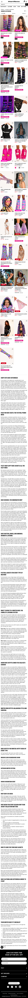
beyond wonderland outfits (13, 593)
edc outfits (3, 762)
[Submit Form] (26, 959)
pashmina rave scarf (5, 701)
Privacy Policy (5, 993)
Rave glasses (7, 786)
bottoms (23, 6)
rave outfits (6, 744)
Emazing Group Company (16, 996)
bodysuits (3, 6)
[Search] (26, 4)
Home (2, 9)
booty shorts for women (10, 490)
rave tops (3, 419)
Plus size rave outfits (19, 798)
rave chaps (5, 520)
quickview (12, 31)
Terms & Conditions (20, 993)
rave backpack (13, 507)
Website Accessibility (12, 993)
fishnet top (3, 492)
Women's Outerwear (9, 9)
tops (18, 6)
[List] (26, 11)
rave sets (16, 637)
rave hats (22, 699)
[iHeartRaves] (14, 1)
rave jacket (7, 386)
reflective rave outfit (22, 631)
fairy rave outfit (6, 558)
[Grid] (24, 11)
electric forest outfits (7, 903)
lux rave (10, 6)
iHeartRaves (15, 995)
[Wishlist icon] (12, 16)
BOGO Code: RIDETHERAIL (5, 35)
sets (14, 6)
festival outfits (22, 761)
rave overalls (7, 722)
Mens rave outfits (4, 840)
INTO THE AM (24, 996)
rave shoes (23, 689)
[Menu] (1, 1)
